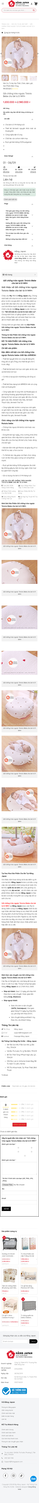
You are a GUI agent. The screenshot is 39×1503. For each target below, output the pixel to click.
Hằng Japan (18, 1029)
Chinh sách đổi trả (7, 1435)
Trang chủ (5, 24)
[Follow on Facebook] (5, 1475)
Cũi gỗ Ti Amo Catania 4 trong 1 (8, 1316)
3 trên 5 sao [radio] (12, 1152)
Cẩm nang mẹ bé (7, 1410)
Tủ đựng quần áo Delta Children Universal (27, 1316)
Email (4, 1198)
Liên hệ (4, 1419)
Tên (3, 1189)
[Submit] (33, 10)
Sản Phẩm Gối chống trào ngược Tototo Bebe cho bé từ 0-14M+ (19, 327)
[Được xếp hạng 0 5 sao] (15, 88)
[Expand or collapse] (35, 274)
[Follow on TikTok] (21, 1475)
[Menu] (3, 3)
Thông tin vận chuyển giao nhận (12, 1441)
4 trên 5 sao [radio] (25, 1152)
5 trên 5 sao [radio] (18, 1156)
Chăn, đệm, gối (27, 83)
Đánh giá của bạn (9, 1144)
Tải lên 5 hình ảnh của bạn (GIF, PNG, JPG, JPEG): (17, 1179)
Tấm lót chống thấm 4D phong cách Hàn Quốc (9, 1287)
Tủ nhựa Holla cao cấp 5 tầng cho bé (27, 1255)
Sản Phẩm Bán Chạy (11, 86)
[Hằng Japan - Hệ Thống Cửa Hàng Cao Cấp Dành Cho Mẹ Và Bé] (18, 3)
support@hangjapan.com (23, 1033)
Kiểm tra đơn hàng (8, 1416)
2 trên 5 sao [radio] (25, 1148)
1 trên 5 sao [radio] (12, 1148)
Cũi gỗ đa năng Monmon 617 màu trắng (27, 1287)
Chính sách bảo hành (8, 1432)
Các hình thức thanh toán (10, 1438)
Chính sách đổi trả (10, 199)
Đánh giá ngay (20, 1124)
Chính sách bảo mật (8, 1413)
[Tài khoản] (32, 3)
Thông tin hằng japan (9, 1407)
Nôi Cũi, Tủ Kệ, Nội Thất (20, 24)
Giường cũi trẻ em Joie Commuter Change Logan (8, 1255)
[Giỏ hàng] (35, 3)
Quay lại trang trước (12, 32)
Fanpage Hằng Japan (21, 1036)
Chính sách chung (7, 1429)
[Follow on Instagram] (13, 1475)
